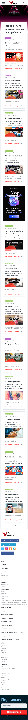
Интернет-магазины (6, 673)
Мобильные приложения (8, 668)
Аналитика (4, 582)
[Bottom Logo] (8, 534)
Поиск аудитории (6, 654)
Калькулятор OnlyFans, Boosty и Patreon (12, 632)
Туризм (3, 677)
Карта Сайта (4, 568)
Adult (2, 666)
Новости (3, 572)
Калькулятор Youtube (7, 614)
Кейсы (3, 591)
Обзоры (3, 643)
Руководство (4, 584)
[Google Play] (15, 549)
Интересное (4, 596)
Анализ (3, 661)
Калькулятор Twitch (6, 625)
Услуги (3, 682)
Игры (2, 672)
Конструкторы (5, 657)
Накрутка (3, 652)
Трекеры (3, 650)
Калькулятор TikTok (6, 621)
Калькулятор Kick (6, 636)
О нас (2, 561)
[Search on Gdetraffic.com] (24, 3)
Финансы (3, 675)
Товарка (3, 670)
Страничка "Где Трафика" (11, 541)
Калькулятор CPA (6, 607)
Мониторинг (4, 645)
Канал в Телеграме (10, 545)
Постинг (3, 648)
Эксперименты (5, 589)
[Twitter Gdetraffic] (2, 548)
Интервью (4, 579)
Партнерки (4, 664)
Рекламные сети (5, 647)
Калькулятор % (5, 611)
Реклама (3, 564)
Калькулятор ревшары (7, 629)
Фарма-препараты (6, 679)
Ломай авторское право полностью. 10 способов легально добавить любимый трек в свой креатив (14, 602)
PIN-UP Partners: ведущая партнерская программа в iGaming (14, 598)
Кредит (3, 680)
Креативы (4, 659)
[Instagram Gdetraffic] (6, 548)
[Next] (17, 525)
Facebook (8, 553)
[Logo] (14, 2)
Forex (2, 688)
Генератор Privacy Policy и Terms (10, 639)
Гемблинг (3, 684)
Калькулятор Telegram (7, 618)
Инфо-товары (5, 689)
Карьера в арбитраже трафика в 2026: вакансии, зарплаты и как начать (14, 604)
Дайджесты (4, 575)
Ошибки (3, 586)
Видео (3, 574)
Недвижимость (5, 686)
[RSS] (10, 548)
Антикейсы (4, 593)
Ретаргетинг (4, 655)
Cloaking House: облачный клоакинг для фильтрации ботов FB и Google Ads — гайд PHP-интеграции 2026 (14, 600)
